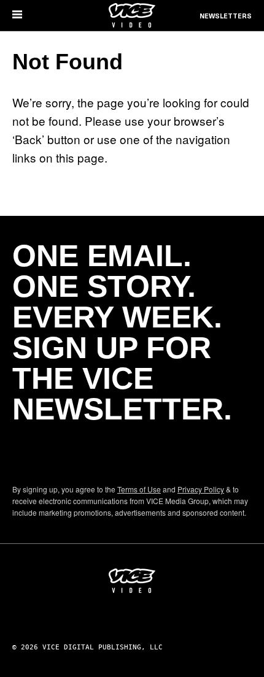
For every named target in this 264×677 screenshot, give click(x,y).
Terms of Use (139, 489)
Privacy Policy (200, 489)
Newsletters (226, 16)
